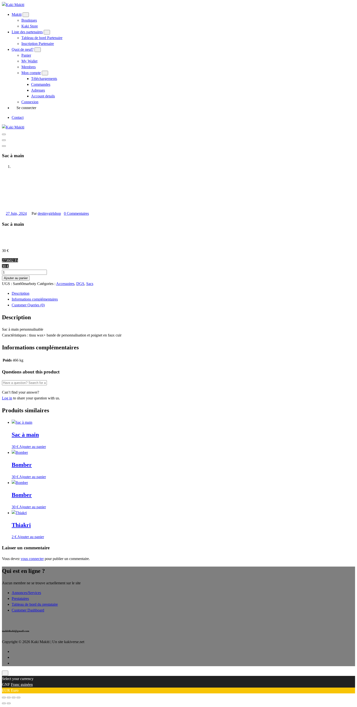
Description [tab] (20, 293)
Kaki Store (29, 26)
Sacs (89, 284)
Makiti (17, 14)
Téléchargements (44, 79)
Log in (7, 398)
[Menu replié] (4, 134)
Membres (28, 67)
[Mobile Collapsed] (26, 14)
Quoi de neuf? (23, 49)
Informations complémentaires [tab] (35, 299)
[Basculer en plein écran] (9, 697)
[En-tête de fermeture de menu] (4, 140)
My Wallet (29, 61)
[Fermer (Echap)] (18, 697)
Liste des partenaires (27, 32)
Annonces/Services (26, 593)
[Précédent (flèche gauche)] (4, 703)
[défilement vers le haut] (5, 673)
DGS (80, 284)
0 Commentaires (76, 213)
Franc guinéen (22, 684)
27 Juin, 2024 (16, 213)
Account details (43, 96)
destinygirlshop (49, 213)
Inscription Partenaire (37, 44)
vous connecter (32, 559)
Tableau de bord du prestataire (35, 604)
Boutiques (29, 20)
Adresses (38, 90)
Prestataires (20, 598)
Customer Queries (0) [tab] (28, 305)
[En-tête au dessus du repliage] (4, 146)
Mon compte (31, 73)
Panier (26, 55)
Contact (18, 117)
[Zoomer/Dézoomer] (4, 697)
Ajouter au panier (16, 278)
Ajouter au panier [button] (32, 447)
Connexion (29, 102)
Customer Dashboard (28, 610)
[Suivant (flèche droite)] (9, 703)
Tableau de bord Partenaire (41, 38)
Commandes (40, 84)
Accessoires (65, 284)
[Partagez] (14, 697)
